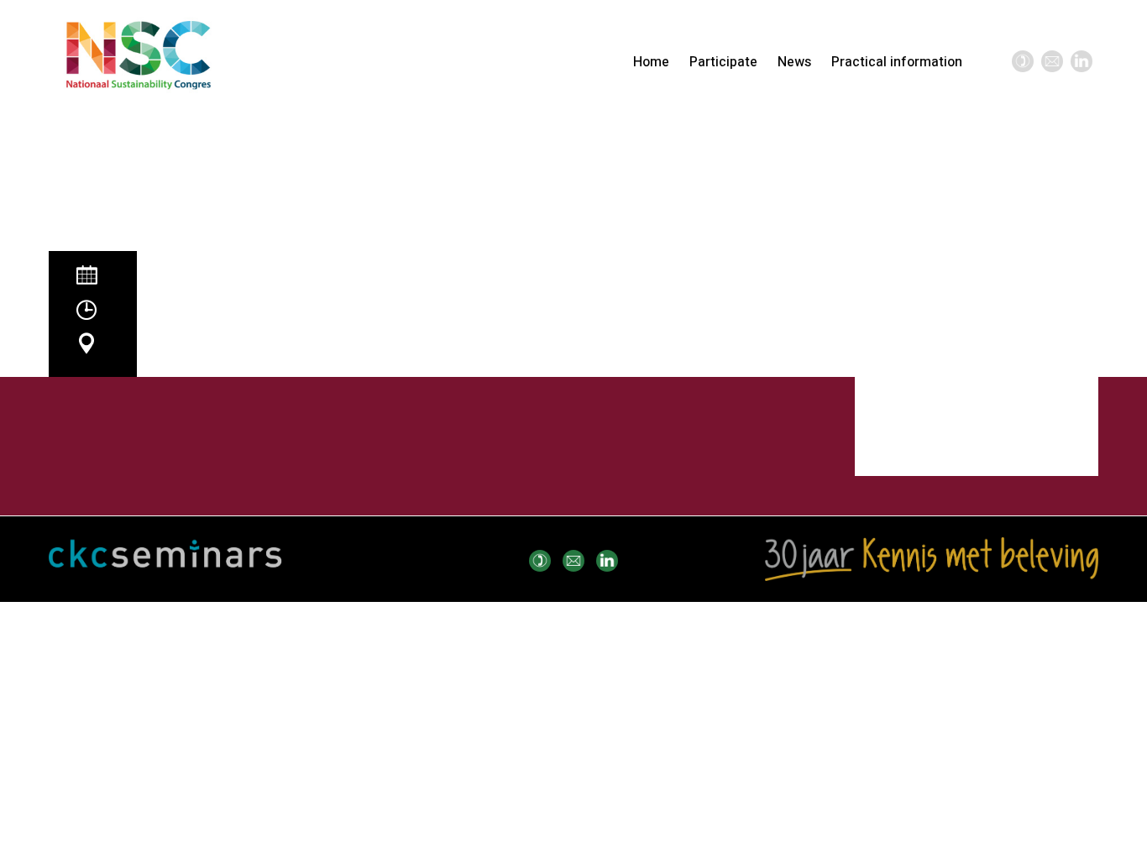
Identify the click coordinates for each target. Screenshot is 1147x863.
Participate (723, 62)
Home (651, 62)
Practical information (896, 62)
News (794, 62)
